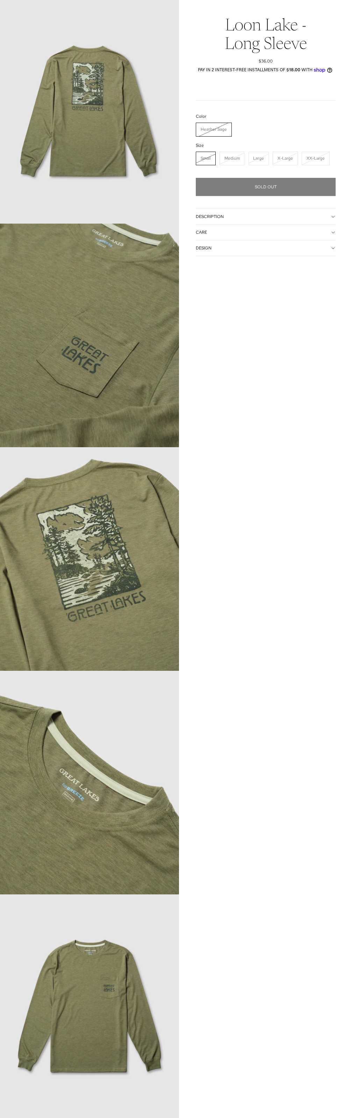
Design (204, 248)
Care (201, 232)
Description (210, 216)
